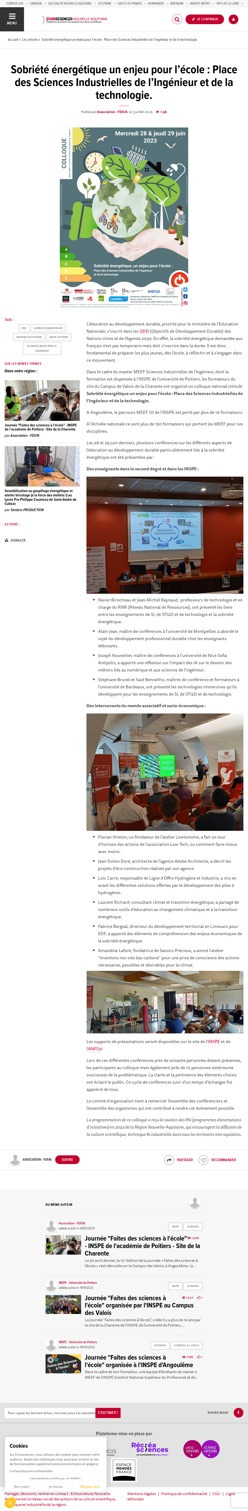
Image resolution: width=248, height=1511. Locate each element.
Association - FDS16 (112, 111)
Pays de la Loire (228, 3)
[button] (10, 1503)
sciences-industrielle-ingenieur (42, 349)
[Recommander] (203, 1160)
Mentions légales (141, 1493)
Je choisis (56, 1486)
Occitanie (104, 3)
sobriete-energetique (48, 328)
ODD (144, 331)
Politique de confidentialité (184, 1493)
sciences (193, 1227)
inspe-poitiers (58, 337)
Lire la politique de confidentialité (31, 1471)
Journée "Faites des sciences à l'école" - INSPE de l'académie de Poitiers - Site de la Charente (41, 427)
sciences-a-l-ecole (186, 1345)
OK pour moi (90, 1486)
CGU (216, 1493)
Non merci (22, 1486)
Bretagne (177, 3)
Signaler (18, 540)
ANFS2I (95, 1048)
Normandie (156, 3)
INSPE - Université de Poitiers (78, 1283)
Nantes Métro (200, 3)
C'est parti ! (108, 1412)
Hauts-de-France (130, 3)
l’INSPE (213, 1041)
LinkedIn (36, 3)
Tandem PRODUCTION (27, 510)
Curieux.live (14, 3)
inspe (175, 1227)
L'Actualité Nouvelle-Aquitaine (70, 3)
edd (24, 328)
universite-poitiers (29, 337)
